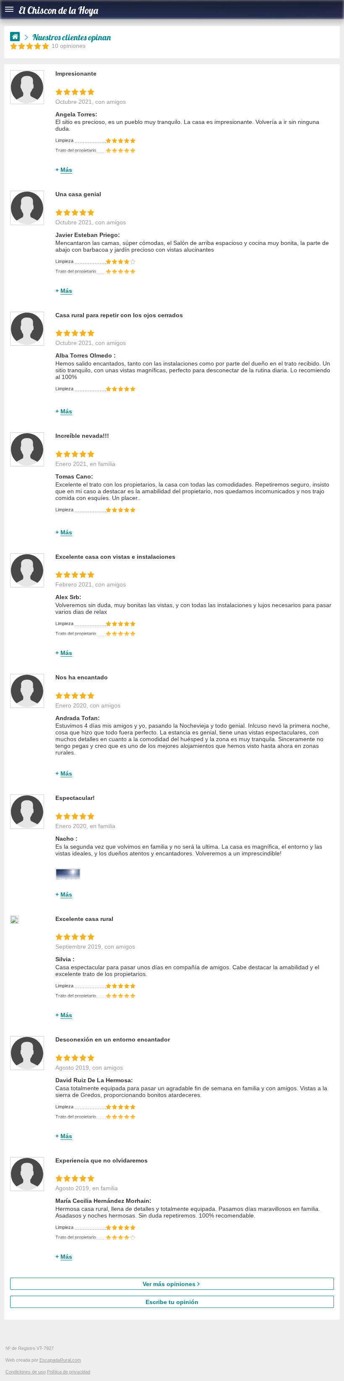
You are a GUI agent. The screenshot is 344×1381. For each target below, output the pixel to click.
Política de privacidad (68, 1371)
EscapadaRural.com (60, 1360)
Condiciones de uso (25, 1371)
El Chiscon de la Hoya (58, 10)
